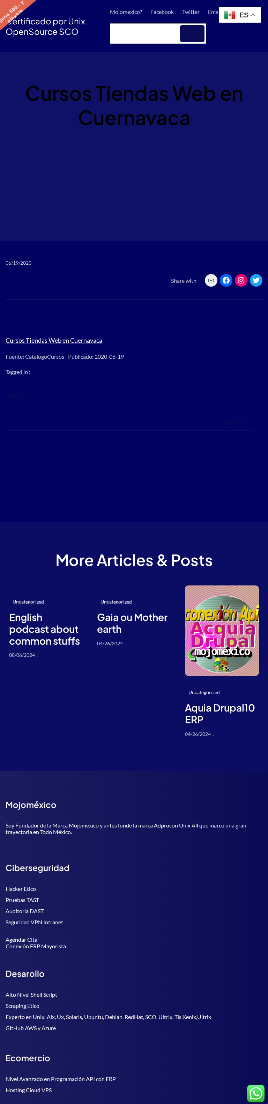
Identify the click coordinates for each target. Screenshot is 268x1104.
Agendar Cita (21, 939)
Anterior (21, 395)
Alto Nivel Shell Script (31, 994)
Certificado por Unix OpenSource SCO (45, 26)
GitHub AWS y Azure (31, 1028)
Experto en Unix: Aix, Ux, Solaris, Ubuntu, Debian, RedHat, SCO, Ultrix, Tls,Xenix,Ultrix (108, 1016)
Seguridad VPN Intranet (34, 922)
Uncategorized (28, 602)
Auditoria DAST (25, 911)
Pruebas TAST (22, 899)
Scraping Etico (22, 1005)
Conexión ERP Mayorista (36, 946)
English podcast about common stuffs (44, 628)
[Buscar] (192, 33)
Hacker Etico (21, 888)
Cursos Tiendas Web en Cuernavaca (54, 340)
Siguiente (235, 421)
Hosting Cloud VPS (29, 1090)
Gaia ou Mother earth (132, 623)
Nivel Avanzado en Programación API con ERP (61, 1078)
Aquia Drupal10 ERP (220, 713)
